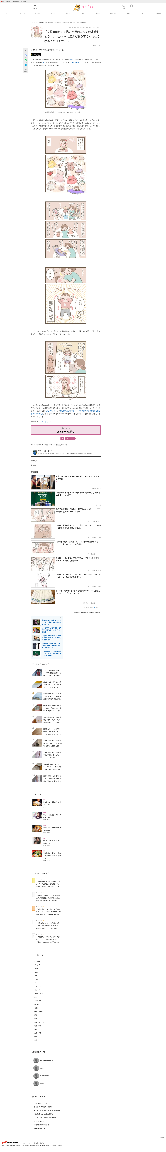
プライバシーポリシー (36, 1145)
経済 (35, 1036)
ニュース (22, 13)
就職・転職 (37, 1026)
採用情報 (54, 1145)
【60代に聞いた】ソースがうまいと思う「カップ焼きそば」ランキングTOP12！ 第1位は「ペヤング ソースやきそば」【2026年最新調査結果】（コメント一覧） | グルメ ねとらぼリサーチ (49, 928)
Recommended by (88, 607)
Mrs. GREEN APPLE (46, 1060)
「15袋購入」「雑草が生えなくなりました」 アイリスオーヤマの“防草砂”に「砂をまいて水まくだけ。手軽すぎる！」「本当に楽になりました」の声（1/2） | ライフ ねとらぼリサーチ (48, 942)
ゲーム (36, 983)
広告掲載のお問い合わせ (40, 1125)
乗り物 (36, 1004)
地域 (83, 13)
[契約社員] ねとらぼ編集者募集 (42, 1114)
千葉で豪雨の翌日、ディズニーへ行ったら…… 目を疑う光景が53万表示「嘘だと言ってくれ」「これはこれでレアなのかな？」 (52, 699)
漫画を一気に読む (66, 431)
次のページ (69, 438)
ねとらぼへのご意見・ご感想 (42, 1107)
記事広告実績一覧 (38, 1128)
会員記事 (158, 13)
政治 (35, 1029)
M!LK (42, 1068)
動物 (128, 13)
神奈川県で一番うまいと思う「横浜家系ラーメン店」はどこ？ (52, 855)
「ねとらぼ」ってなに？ (40, 1103)
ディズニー (37, 986)
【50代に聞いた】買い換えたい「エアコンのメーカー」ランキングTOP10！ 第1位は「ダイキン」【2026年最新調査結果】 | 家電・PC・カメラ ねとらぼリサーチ (48, 914)
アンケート (37, 794)
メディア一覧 (5, 1145)
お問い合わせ (25, 1145)
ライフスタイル (39, 1001)
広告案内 (18, 1145)
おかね (36, 968)
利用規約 (162, 1137)
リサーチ (143, 13)
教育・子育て (38, 1033)
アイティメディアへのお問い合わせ (44, 1117)
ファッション (38, 993)
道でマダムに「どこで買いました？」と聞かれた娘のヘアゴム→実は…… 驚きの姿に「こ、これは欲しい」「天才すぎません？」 (52, 781)
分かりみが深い (51, 411)
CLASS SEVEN (44, 1076)
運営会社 (48, 1145)
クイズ (53, 13)
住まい (98, 13)
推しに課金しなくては (68, 411)
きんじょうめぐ (97, 45)
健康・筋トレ (38, 1011)
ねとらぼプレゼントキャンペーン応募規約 (46, 1110)
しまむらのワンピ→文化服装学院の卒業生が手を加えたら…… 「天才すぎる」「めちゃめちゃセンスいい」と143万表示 (52, 758)
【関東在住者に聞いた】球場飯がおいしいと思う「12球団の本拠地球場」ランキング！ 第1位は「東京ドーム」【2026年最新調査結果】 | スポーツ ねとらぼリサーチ (48, 887)
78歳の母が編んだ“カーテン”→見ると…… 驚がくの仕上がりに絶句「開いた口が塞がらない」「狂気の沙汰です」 (52, 769)
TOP (7, 13)
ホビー (36, 997)
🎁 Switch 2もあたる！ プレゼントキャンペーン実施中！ (13, 1)
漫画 (70, 59)
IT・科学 (37, 961)
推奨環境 (59, 1145)
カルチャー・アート (40, 972)
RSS (43, 1145)
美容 (35, 1040)
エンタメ (37, 13)
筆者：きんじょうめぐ (45, 451)
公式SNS (12, 1145)
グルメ (68, 13)
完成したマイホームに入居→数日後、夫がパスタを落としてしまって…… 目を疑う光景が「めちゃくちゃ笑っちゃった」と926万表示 (52, 734)
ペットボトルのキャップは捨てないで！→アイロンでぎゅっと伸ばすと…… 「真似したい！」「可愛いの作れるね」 (52, 722)
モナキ (42, 1083)
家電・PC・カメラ (40, 1022)
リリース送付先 (38, 1121)
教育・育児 (113, 13)
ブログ (44, 62)
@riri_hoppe (75, 62)
